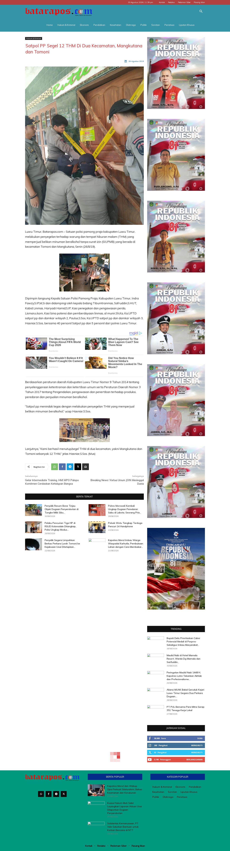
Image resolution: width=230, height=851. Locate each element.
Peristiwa (169, 25)
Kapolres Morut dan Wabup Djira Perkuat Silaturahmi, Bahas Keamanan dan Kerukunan (124, 789)
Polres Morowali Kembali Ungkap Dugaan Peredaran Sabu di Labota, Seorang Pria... (124, 509)
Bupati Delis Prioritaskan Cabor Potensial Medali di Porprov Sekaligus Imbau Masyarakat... (183, 641)
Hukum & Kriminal (66, 25)
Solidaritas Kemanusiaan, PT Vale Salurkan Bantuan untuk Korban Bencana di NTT (123, 827)
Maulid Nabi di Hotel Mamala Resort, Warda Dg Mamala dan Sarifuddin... (183, 659)
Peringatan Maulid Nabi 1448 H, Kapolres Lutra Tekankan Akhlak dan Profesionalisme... (184, 676)
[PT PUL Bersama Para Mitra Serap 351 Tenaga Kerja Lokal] (155, 711)
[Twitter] (64, 794)
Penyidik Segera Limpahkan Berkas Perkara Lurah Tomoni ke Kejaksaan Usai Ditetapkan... (62, 543)
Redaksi (171, 2)
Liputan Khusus (186, 25)
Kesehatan (115, 25)
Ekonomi (84, 25)
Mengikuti (197, 745)
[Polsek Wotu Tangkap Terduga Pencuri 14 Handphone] (97, 527)
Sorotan (155, 25)
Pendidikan (99, 25)
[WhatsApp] (54, 466)
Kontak (162, 2)
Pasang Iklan (199, 2)
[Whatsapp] (41, 794)
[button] (201, 11)
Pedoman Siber (184, 2)
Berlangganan (194, 759)
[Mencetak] (85, 466)
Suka (200, 738)
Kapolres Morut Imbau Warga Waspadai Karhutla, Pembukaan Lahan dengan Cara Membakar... (125, 543)
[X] (77, 466)
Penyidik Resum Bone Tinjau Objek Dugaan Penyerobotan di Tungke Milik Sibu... (61, 509)
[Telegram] (70, 466)
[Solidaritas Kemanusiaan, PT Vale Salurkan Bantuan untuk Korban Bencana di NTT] (96, 827)
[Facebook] (62, 466)
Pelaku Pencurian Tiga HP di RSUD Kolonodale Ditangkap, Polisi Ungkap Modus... (60, 526)
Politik (143, 25)
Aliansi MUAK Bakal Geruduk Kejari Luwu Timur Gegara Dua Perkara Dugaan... (185, 693)
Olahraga (131, 25)
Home (49, 25)
